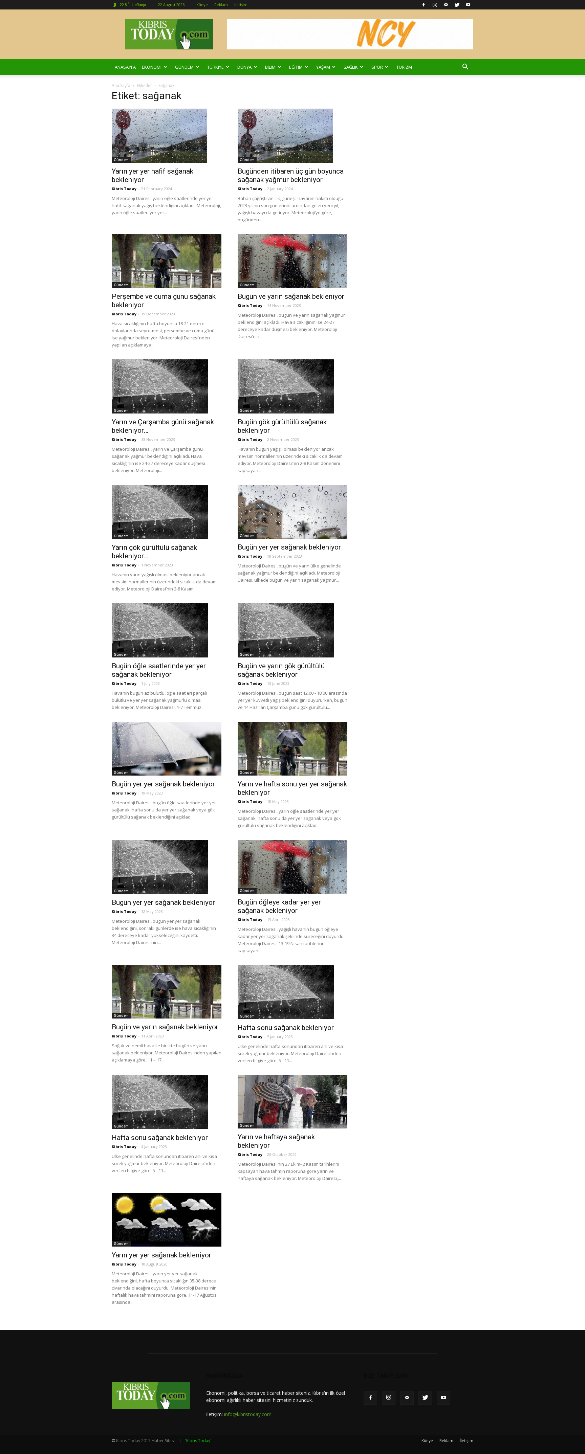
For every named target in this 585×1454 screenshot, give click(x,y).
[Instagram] (435, 4)
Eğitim (296, 67)
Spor (377, 67)
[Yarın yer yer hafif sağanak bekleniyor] (166, 136)
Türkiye (215, 67)
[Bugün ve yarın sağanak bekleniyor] (292, 261)
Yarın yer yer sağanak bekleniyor (161, 1255)
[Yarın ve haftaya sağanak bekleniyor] (292, 1102)
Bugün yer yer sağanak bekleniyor (289, 547)
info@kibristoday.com (248, 1414)
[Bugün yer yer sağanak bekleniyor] (292, 512)
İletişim (240, 4)
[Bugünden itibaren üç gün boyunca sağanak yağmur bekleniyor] (292, 136)
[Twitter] (457, 4)
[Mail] (446, 4)
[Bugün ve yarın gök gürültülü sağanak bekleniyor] (292, 630)
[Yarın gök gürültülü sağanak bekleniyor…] (166, 512)
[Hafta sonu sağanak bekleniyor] (292, 992)
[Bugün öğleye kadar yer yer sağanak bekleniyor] (292, 867)
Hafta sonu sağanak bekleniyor (286, 1028)
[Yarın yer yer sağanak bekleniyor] (166, 1220)
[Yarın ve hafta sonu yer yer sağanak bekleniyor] (292, 749)
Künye (202, 4)
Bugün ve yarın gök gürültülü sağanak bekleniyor (281, 670)
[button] (465, 67)
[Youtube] (468, 4)
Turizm (404, 67)
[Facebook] (423, 4)
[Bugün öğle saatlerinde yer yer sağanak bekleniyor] (166, 630)
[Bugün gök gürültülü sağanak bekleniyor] (292, 386)
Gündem (184, 67)
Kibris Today (124, 188)
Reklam (221, 4)
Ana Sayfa (121, 85)
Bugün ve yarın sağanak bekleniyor (291, 296)
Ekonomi (151, 67)
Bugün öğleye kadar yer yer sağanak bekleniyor (279, 906)
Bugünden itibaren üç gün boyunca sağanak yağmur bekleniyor (291, 175)
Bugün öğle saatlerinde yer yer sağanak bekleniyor (159, 670)
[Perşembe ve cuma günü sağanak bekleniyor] (166, 261)
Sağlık (351, 67)
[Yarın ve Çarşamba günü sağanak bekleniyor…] (166, 386)
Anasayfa (125, 67)
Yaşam (323, 67)
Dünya (244, 67)
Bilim (270, 67)
